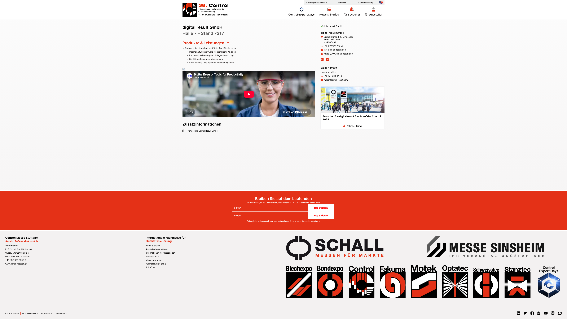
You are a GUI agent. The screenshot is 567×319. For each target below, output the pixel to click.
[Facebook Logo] (532, 314)
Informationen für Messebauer (160, 253)
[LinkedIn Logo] (518, 314)
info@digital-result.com (335, 49)
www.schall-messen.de (16, 263)
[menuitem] (316, 2)
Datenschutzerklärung (311, 221)
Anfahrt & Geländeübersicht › (22, 241)
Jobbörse (150, 267)
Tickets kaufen (153, 256)
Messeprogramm (154, 260)
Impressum (46, 313)
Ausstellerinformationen (157, 249)
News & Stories (329, 14)
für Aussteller (373, 14)
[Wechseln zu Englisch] (381, 2)
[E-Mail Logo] (560, 314)
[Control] (205, 10)
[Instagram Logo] (538, 314)
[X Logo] (525, 314)
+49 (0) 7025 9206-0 (15, 260)
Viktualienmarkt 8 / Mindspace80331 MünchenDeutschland (338, 39)
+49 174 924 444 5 (333, 76)
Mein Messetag (366, 2)
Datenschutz (61, 313)
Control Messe (12, 313)
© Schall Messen (30, 313)
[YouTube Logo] (546, 314)
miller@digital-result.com (336, 80)
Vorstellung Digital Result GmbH (202, 131)
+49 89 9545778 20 (333, 45)
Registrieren (321, 207)
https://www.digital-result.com (338, 53)
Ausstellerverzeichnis (156, 263)
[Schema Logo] (552, 314)
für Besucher (352, 14)
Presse (343, 2)
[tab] (249, 43)
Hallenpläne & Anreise (317, 2)
